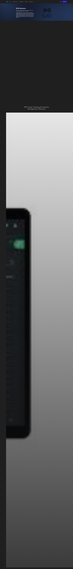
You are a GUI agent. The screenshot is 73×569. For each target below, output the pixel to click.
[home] (7, 1)
